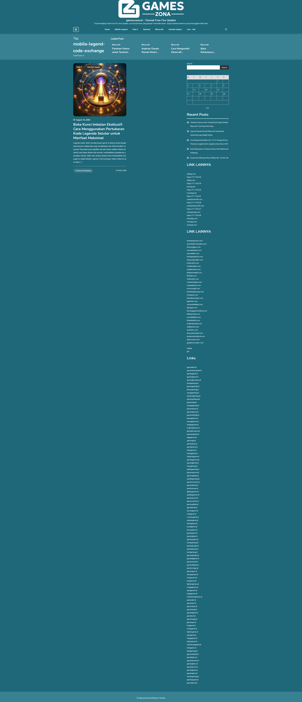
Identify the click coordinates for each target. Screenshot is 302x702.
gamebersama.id (193, 431)
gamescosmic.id (193, 482)
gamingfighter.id (193, 558)
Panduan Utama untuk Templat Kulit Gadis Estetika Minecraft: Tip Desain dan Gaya (209, 124)
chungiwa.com (192, 295)
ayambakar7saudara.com (196, 244)
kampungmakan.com (195, 260)
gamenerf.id (191, 603)
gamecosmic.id (193, 501)
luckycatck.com (193, 263)
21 (212, 94)
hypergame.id (192, 641)
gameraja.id (191, 441)
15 (218, 90)
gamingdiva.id (192, 673)
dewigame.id (191, 450)
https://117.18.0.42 (194, 190)
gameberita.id (192, 507)
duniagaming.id (192, 383)
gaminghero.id (192, 664)
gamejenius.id (192, 447)
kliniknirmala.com (193, 314)
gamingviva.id (192, 683)
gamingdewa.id (192, 377)
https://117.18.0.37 (194, 209)
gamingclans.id (192, 539)
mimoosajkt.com (193, 288)
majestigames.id (193, 428)
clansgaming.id (192, 543)
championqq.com (193, 212)
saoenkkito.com (193, 253)
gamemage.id (192, 619)
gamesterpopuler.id (194, 370)
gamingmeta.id (192, 549)
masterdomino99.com (195, 206)
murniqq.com (192, 222)
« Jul (207, 108)
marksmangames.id (194, 597)
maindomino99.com (194, 199)
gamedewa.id (192, 444)
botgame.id (191, 625)
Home (107, 29)
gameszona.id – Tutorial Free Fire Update (151, 20)
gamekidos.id (192, 657)
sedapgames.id (193, 425)
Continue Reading (83, 170)
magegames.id (192, 587)
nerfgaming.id (192, 552)
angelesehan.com (194, 269)
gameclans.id (192, 606)
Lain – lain (191, 29)
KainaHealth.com (193, 320)
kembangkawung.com (195, 292)
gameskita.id (192, 367)
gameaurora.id (192, 498)
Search (189, 64)
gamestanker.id (193, 654)
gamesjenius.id (192, 412)
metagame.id (192, 629)
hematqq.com (192, 218)
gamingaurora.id (193, 460)
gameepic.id (191, 622)
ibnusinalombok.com (195, 333)
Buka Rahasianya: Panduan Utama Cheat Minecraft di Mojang (209, 151)
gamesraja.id (192, 402)
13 (206, 90)
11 (194, 90)
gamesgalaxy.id (193, 476)
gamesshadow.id (193, 399)
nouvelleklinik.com (194, 317)
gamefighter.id (192, 613)
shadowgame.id (193, 456)
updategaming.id (193, 479)
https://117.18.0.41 (194, 196)
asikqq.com (191, 174)
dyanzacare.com (193, 339)
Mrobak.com (192, 276)
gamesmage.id (192, 568)
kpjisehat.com (192, 301)
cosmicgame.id (193, 517)
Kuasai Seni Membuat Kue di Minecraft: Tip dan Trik (209, 158)
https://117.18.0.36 (194, 177)
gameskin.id (191, 600)
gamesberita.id (192, 485)
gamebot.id (191, 616)
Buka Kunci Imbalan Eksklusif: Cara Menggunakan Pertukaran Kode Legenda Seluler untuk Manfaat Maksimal (98, 131)
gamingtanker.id (193, 555)
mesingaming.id (193, 676)
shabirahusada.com (194, 324)
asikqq (189, 348)
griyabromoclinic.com (195, 343)
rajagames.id (192, 437)
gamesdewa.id (192, 409)
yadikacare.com (193, 327)
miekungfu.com (193, 279)
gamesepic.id (192, 571)
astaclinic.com (192, 330)
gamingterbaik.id (193, 386)
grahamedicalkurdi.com (196, 336)
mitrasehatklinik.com (195, 304)
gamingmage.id (193, 546)
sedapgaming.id (193, 405)
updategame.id (192, 520)
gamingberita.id (193, 463)
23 (224, 94)
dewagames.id (192, 418)
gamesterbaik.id (193, 415)
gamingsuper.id (192, 680)
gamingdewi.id (192, 374)
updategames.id (193, 495)
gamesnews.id (192, 488)
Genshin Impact (175, 29)
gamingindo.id (192, 670)
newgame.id (191, 514)
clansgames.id (192, 574)
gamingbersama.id (194, 380)
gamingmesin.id (193, 660)
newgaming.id (192, 466)
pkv (188, 351)
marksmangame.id (194, 645)
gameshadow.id (193, 434)
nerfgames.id (192, 578)
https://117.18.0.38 (194, 203)
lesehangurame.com (195, 241)
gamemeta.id (192, 609)
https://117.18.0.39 (194, 183)
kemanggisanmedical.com (197, 311)
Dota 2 (135, 29)
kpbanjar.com (192, 308)
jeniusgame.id (192, 530)
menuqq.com (192, 225)
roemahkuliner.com (194, 250)
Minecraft (159, 29)
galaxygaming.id (193, 469)
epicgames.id (192, 590)
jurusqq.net (191, 187)
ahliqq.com (191, 180)
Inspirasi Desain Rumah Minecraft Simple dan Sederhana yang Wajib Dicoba (207, 133)
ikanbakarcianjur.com (195, 298)
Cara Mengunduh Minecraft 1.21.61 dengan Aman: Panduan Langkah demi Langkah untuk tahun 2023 (209, 142)
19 (200, 94)
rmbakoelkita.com (194, 266)
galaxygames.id (193, 492)
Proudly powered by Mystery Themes (151, 698)
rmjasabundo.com (194, 285)
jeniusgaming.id (193, 390)
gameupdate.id (192, 504)
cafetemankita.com (194, 282)
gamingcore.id (192, 667)
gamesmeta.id (192, 562)
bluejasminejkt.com (194, 273)
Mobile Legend (121, 29)
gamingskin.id (192, 536)
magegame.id (192, 638)
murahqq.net (192, 193)
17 (188, 94)
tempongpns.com (194, 247)
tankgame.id (191, 648)
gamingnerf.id (192, 533)
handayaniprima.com (195, 257)
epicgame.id (191, 635)
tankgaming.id (192, 651)
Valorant (146, 29)
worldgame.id (192, 527)
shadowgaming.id (193, 396)
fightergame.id (192, 632)
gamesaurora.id (193, 472)
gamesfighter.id (193, 565)
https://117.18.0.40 (194, 215)
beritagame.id (192, 523)
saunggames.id (193, 421)
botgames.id (191, 581)
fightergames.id (193, 584)
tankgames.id (192, 594)
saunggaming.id (193, 393)
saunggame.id (192, 453)
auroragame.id (192, 511)
